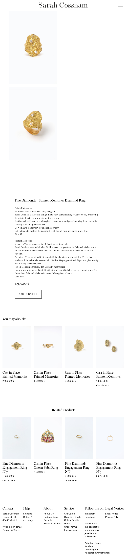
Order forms (70, 526)
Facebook (90, 517)
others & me (91, 523)
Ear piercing (70, 530)
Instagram (90, 513)
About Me (49, 513)
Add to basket (28, 294)
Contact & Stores (11, 530)
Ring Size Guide (72, 517)
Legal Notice (111, 513)
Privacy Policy (112, 517)
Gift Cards (69, 513)
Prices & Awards (52, 523)
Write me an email (11, 526)
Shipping (27, 513)
